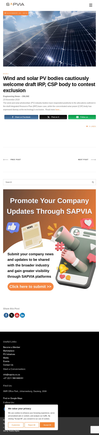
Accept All (47, 425)
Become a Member (11, 347)
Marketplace (8, 350)
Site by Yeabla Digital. (11, 431)
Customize (16, 425)
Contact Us (8, 364)
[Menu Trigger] (90, 5)
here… (58, 110)
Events (6, 361)
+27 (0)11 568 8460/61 (13, 377)
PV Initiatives (9, 354)
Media (6, 357)
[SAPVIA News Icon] (49, 247)
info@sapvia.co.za (11, 374)
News (6, 74)
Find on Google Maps (12, 398)
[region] (31, 417)
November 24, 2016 (17, 13)
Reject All (31, 425)
